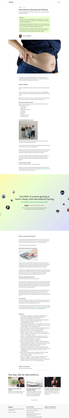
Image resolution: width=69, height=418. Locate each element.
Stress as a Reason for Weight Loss (32, 410)
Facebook (10, 412)
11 (45, 274)
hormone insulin (44, 168)
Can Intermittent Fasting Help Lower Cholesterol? (34, 408)
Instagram (14, 412)
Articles (58, 2)
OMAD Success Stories (30, 412)
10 (34, 170)
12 (19, 295)
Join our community (37, 307)
